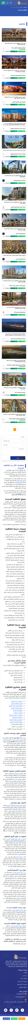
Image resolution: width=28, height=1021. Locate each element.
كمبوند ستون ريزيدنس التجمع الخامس (13, 740)
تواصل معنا (24, 978)
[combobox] (23, 441)
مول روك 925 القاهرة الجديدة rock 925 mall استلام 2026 (15, 176)
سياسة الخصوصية (22, 984)
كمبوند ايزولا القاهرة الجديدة (18, 926)
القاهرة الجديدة (22, 46)
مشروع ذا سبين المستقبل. (16, 715)
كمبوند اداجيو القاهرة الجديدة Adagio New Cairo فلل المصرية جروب (15, 97)
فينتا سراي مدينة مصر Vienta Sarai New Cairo (14, 150)
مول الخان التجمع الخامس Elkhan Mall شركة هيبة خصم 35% (14, 229)
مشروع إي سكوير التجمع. (16, 720)
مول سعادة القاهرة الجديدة (18, 910)
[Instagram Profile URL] (11, 1010)
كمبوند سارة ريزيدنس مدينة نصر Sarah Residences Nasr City (16, 307)
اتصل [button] (15, 51)
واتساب (13, 1019)
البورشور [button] (7, 51)
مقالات (25, 972)
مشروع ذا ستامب (18, 713)
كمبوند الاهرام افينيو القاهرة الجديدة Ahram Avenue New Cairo (14, 414)
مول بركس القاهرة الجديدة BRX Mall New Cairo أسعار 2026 (15, 43)
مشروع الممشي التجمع (16, 722)
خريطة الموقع (23, 987)
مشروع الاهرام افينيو (17, 703)
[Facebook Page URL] (22, 1010)
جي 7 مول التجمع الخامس (19, 873)
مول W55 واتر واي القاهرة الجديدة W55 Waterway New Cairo (16, 361)
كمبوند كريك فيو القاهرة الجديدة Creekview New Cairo (14, 202)
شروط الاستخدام (22, 981)
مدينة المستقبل (21, 480)
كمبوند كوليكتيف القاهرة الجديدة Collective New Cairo (14, 388)
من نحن (25, 975)
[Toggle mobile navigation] (7, 3)
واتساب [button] (23, 51)
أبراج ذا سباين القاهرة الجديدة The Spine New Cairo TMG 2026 (14, 281)
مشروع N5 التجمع (18, 710)
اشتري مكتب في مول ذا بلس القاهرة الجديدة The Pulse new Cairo (14, 71)
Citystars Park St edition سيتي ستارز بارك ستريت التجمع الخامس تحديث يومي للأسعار (15, 334)
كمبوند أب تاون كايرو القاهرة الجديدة (16, 839)
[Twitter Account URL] (17, 1010)
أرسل (18, 458)
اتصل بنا (21, 1019)
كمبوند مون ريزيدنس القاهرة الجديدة (16, 805)
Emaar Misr (19, 857)
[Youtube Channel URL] (5, 1010)
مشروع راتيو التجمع (18, 717)
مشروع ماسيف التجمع (17, 708)
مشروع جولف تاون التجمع (16, 706)
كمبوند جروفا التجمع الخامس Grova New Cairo (14, 255)
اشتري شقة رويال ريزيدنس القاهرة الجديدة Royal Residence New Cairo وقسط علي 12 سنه (14, 124)
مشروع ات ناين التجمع (17, 701)
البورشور (5, 1019)
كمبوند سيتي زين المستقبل (16, 773)
